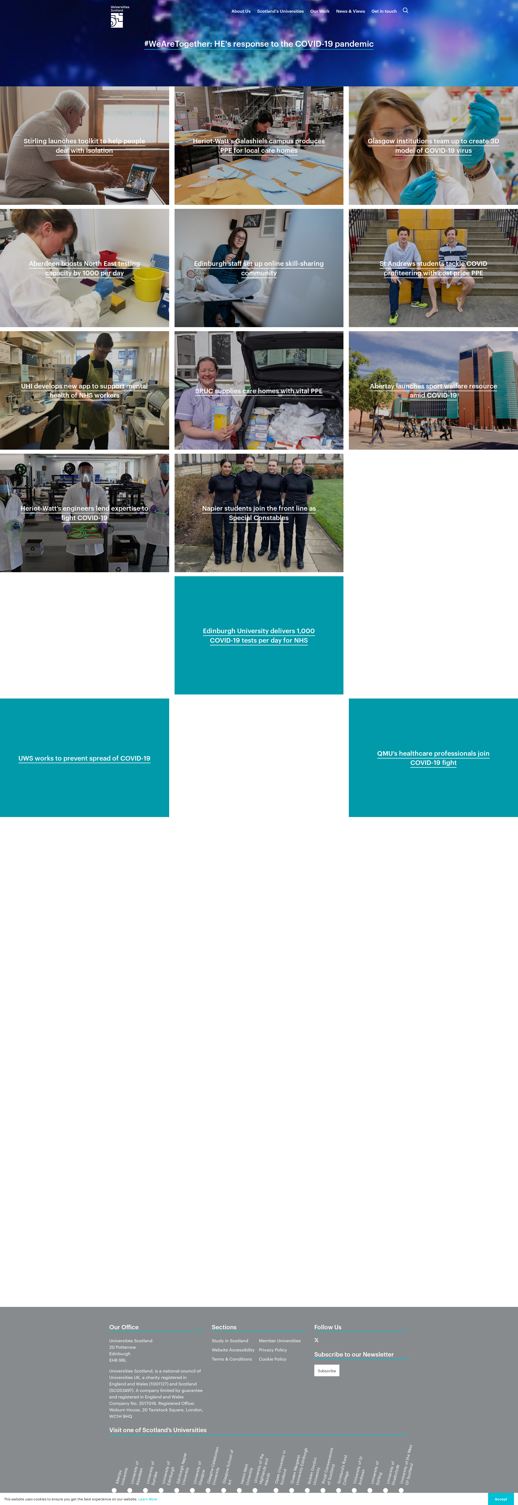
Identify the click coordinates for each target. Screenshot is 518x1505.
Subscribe (327, 1370)
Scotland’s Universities (280, 11)
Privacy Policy (273, 1350)
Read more (84, 191)
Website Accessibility (233, 1350)
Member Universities (280, 1340)
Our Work (320, 11)
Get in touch (384, 11)
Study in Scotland (230, 1340)
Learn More (147, 1498)
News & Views (350, 11)
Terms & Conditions (232, 1359)
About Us (241, 11)
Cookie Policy (273, 1359)
